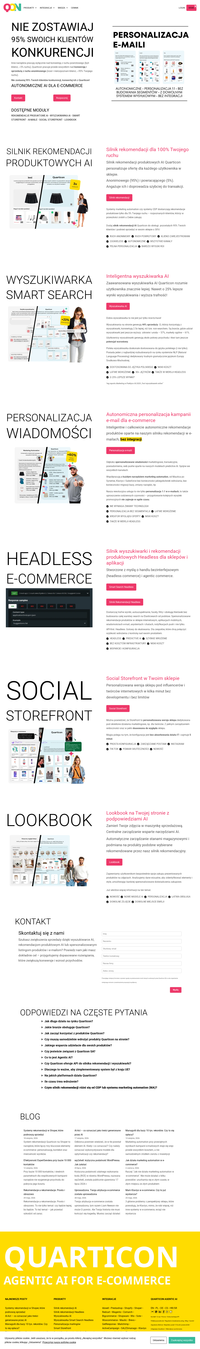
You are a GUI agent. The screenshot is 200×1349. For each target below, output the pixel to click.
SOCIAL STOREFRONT (51, 119)
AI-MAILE (32, 119)
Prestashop (117, 1308)
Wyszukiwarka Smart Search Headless (73, 1320)
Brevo (132, 1320)
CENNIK (74, 8)
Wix (132, 1316)
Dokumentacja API (173, 1317)
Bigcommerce (109, 1316)
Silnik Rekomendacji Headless (124, 602)
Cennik (191, 1321)
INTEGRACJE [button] (46, 8)
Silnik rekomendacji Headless (69, 1312)
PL (157, 1308)
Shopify (128, 1308)
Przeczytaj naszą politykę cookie (59, 1342)
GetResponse (109, 1324)
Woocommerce (110, 1320)
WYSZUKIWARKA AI (60, 115)
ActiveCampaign (110, 1328)
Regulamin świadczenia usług (174, 1321)
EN (152, 1308)
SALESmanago (129, 1328)
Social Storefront (118, 708)
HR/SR (173, 1308)
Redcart (106, 1312)
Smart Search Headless (121, 587)
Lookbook (114, 862)
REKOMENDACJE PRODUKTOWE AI (29, 115)
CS (166, 1308)
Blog (186, 1321)
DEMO (191, 8)
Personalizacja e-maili (120, 450)
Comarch (128, 1312)
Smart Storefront (62, 1328)
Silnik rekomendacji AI (65, 1308)
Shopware (123, 1316)
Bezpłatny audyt (169, 1325)
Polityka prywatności (157, 1321)
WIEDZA (61, 8)
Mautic (123, 1320)
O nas (158, 1317)
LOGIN (182, 8)
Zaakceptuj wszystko (182, 1340)
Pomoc (163, 1317)
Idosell (105, 1308)
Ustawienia (158, 1340)
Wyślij (175, 990)
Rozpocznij (62, 98)
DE (161, 1308)
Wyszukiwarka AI (118, 306)
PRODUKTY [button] (29, 8)
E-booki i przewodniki (182, 1325)
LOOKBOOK (70, 119)
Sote (138, 1316)
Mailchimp (123, 1324)
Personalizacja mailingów (67, 1324)
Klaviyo (142, 1328)
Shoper (138, 1308)
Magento (116, 1312)
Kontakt (18, 98)
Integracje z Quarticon (158, 1329)
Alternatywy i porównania (174, 1329)
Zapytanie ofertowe (157, 1325)
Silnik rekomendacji (119, 197)
